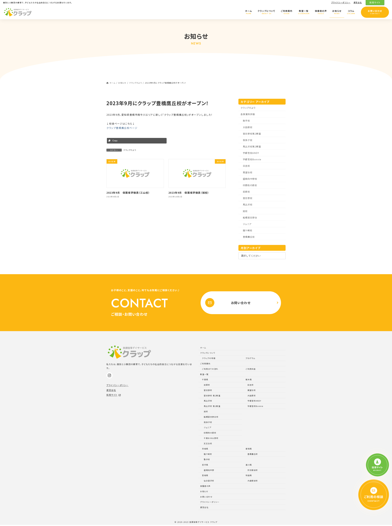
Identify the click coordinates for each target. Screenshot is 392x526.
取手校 (246, 120)
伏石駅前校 (252, 470)
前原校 (246, 191)
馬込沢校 (247, 204)
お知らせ (204, 491)
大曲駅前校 (252, 480)
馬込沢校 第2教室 (212, 406)
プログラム (250, 358)
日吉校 (246, 165)
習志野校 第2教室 (212, 395)
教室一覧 (204, 374)
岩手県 (205, 464)
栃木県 (249, 379)
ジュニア (247, 223)
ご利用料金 (251, 369)
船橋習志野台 (250, 217)
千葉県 (205, 379)
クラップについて (207, 352)
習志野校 (247, 198)
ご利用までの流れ (210, 369)
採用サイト (375, 2)
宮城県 (205, 475)
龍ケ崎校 (247, 230)
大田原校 (247, 127)
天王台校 (208, 443)
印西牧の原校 (250, 185)
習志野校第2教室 (252, 133)
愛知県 (249, 448)
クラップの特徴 (208, 358)
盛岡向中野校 (250, 178)
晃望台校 (247, 172)
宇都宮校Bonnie (252, 159)
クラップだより (129, 150)
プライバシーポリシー (341, 2)
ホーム (203, 347)
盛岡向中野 (209, 470)
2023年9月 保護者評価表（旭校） (188, 193)
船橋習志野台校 (211, 416)
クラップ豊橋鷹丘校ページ (121, 128)
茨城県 (205, 448)
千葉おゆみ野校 (211, 438)
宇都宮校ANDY (251, 153)
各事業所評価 (248, 114)
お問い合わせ (229, 302)
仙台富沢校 (209, 480)
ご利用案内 (205, 363)
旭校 (245, 211)
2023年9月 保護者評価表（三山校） (128, 193)
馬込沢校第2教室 (252, 146)
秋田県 (249, 475)
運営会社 (358, 2)
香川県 (249, 464)
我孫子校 (247, 140)
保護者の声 (205, 486)
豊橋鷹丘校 (249, 237)
